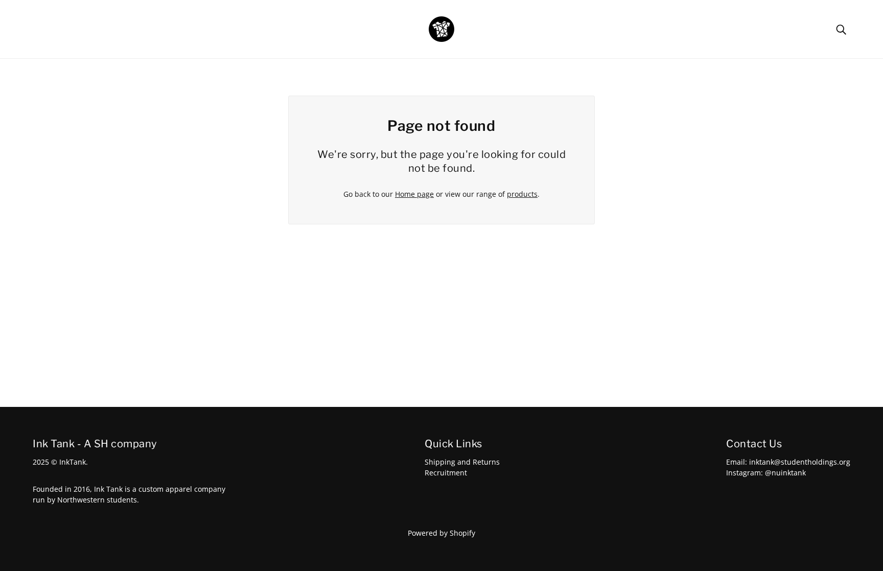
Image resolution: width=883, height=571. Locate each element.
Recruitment (446, 472)
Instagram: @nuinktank (766, 472)
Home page (414, 194)
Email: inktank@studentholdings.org (788, 462)
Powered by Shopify (441, 533)
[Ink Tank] (441, 28)
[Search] (841, 29)
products (522, 194)
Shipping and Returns (462, 462)
